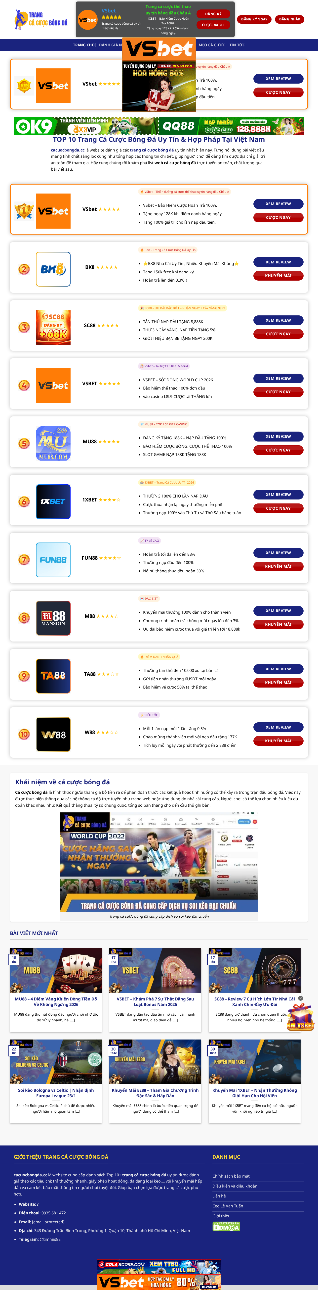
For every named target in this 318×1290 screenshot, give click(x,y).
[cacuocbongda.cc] (41, 19)
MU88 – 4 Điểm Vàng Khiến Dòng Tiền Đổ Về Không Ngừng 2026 (56, 1001)
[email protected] (48, 1222)
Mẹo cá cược (212, 45)
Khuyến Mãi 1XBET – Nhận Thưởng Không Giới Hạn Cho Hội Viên (254, 1093)
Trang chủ (84, 45)
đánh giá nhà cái (117, 45)
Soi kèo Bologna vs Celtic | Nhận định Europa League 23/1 (56, 1093)
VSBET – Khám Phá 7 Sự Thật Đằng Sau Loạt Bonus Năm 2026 (155, 1001)
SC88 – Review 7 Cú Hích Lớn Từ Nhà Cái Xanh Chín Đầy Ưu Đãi (254, 1001)
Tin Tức (237, 45)
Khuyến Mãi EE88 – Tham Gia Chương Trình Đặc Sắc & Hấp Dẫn (155, 1093)
